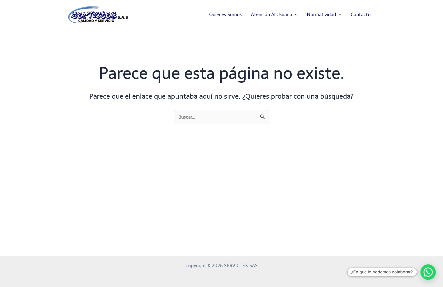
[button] (295, 15)
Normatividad (321, 14)
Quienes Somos (225, 14)
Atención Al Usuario (271, 14)
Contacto (361, 14)
